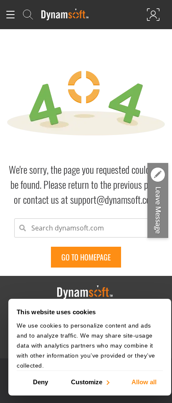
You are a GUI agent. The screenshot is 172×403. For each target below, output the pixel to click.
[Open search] (28, 15)
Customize (86, 381)
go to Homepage (86, 257)
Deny (40, 381)
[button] (158, 201)
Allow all (144, 381)
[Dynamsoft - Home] (65, 14)
